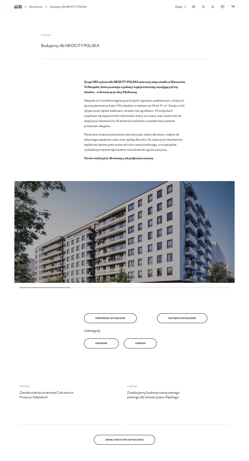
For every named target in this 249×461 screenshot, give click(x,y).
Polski (178, 7)
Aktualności (36, 6)
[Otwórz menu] (231, 6)
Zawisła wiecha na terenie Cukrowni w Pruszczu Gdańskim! (46, 394)
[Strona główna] (18, 6)
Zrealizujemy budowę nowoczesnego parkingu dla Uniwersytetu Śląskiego (153, 394)
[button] (124, 232)
